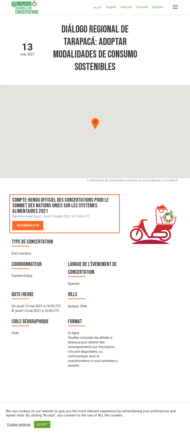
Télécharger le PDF (27, 225)
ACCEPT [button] (42, 424)
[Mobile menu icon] (175, 7)
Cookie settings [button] (19, 424)
